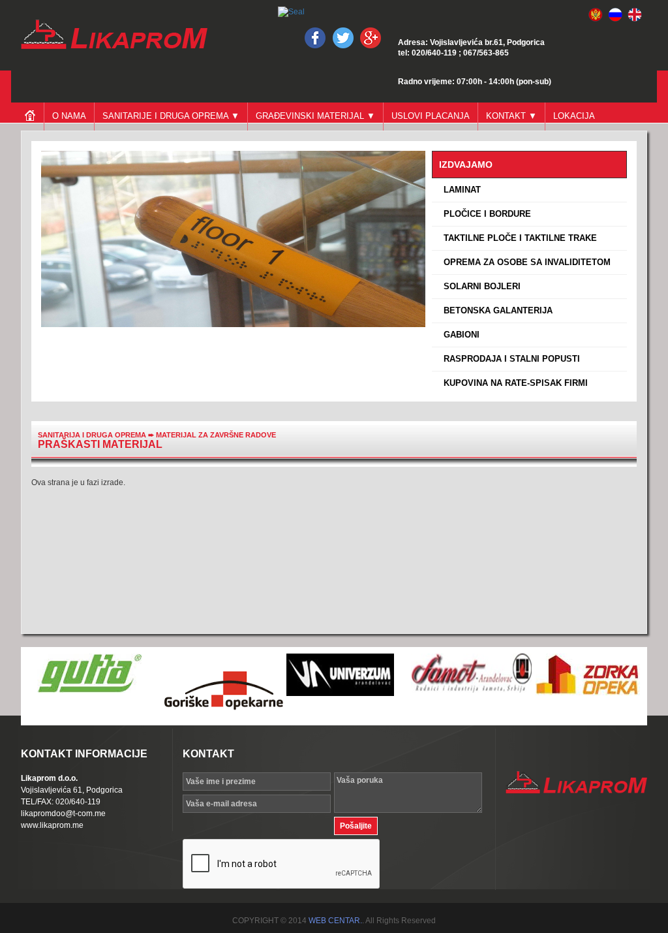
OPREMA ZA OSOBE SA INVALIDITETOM (524, 262)
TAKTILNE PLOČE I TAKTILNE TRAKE (517, 238)
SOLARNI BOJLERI (479, 286)
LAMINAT (459, 190)
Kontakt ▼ (511, 116)
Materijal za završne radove (216, 435)
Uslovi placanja (430, 116)
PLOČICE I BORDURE (484, 214)
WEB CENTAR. (335, 920)
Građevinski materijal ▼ (315, 116)
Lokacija (574, 116)
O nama (69, 116)
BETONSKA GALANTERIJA (495, 310)
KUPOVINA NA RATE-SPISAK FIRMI (513, 383)
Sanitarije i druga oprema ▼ (170, 116)
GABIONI (458, 335)
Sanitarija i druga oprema (92, 435)
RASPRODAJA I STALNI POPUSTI (509, 359)
